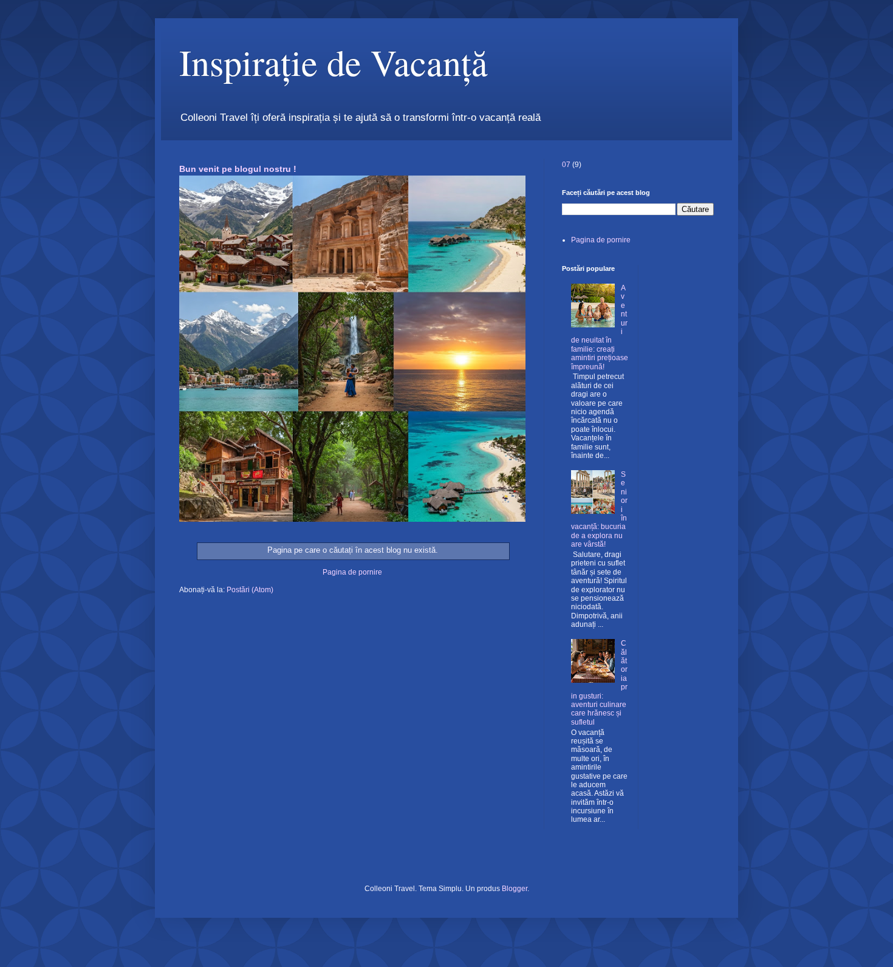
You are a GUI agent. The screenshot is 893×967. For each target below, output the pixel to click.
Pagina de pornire (352, 572)
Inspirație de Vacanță (333, 62)
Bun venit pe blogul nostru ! (237, 169)
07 (566, 164)
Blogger (514, 888)
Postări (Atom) (250, 590)
